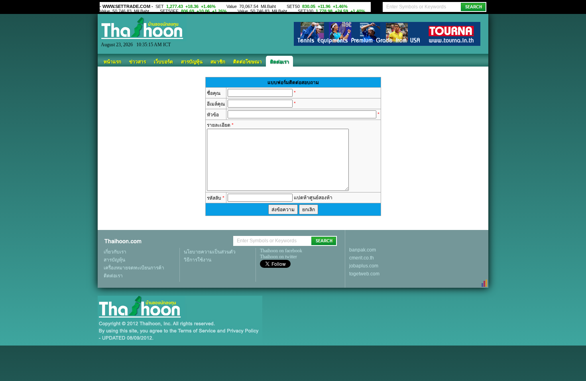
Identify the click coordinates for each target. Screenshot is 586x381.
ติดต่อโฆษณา (247, 62)
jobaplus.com (363, 266)
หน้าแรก (112, 62)
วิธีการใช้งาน (197, 260)
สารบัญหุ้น (192, 62)
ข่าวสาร (137, 62)
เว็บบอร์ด (163, 62)
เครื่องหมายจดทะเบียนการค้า (134, 268)
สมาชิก (217, 62)
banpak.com (362, 250)
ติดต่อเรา (279, 62)
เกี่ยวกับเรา (115, 252)
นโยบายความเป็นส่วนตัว (210, 252)
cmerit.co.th (361, 258)
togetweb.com (364, 274)
